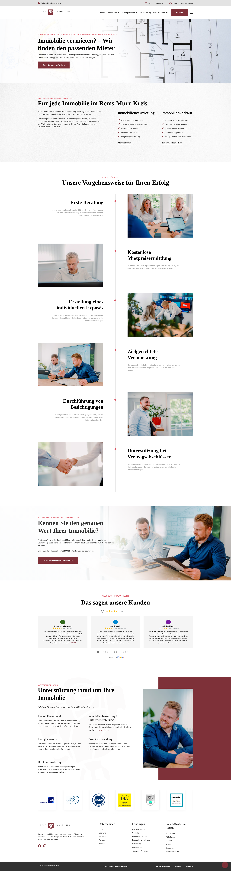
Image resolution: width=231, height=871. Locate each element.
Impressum (189, 866)
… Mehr (72, 643)
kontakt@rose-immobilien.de (183, 3)
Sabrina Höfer (168, 626)
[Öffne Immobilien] (119, 13)
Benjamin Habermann (63, 626)
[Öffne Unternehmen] (167, 13)
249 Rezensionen (125, 612)
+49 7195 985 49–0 (155, 3)
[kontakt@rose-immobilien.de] (170, 3)
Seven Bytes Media (121, 866)
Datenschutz (178, 866)
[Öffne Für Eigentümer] (137, 13)
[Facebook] (39, 845)
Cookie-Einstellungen (163, 866)
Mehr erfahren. (102, 730)
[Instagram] (44, 845)
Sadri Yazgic (115, 626)
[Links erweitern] (225, 865)
